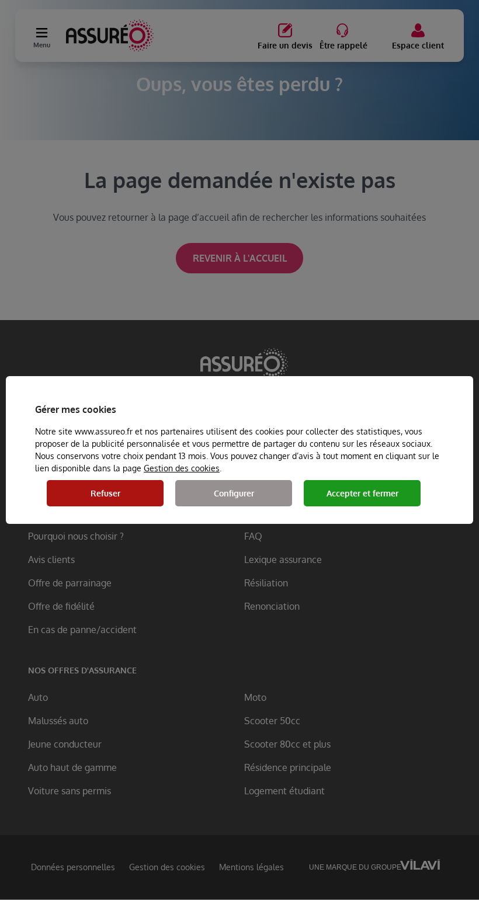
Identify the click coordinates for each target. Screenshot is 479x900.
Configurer (234, 493)
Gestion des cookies (182, 468)
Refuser (105, 493)
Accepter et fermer (362, 493)
